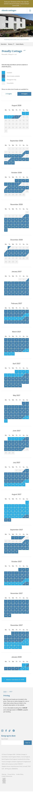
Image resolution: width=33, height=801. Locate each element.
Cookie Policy (19, 774)
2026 (5, 691)
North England (5, 759)
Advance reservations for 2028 (15, 679)
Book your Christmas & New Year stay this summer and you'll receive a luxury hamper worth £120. (16, 3)
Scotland (20, 759)
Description (4, 44)
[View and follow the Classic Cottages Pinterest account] (14, 731)
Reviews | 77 (11, 44)
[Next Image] (30, 24)
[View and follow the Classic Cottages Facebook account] (6, 731)
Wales (18, 757)
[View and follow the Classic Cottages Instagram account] (2, 731)
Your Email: (4, 739)
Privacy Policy (11, 774)
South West (5, 757)
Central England (25, 757)
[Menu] (30, 10)
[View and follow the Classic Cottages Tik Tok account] (10, 731)
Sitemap (4, 774)
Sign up (27, 742)
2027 (10, 691)
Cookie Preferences (7, 776)
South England (12, 757)
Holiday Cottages (21, 754)
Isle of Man (27, 759)
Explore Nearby (19, 44)
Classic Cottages (7, 754)
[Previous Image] (3, 24)
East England (13, 759)
